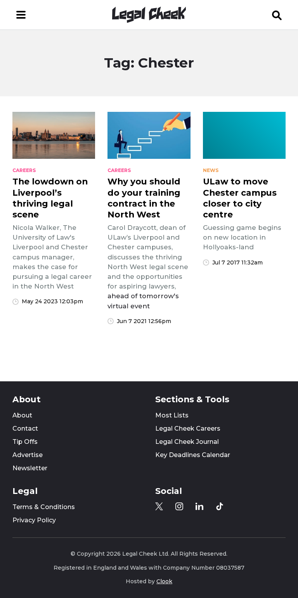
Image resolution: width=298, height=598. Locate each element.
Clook (164, 581)
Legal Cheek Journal (187, 441)
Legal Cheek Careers (187, 428)
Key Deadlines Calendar (192, 455)
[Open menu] (20, 14)
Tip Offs (25, 441)
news (210, 170)
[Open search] (277, 14)
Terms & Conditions (43, 507)
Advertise (27, 455)
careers (24, 170)
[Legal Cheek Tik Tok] (220, 506)
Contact (25, 428)
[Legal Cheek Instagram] (179, 506)
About (22, 415)
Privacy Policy (34, 520)
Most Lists (172, 415)
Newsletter (29, 468)
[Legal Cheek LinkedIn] (199, 506)
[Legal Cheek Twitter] (159, 506)
